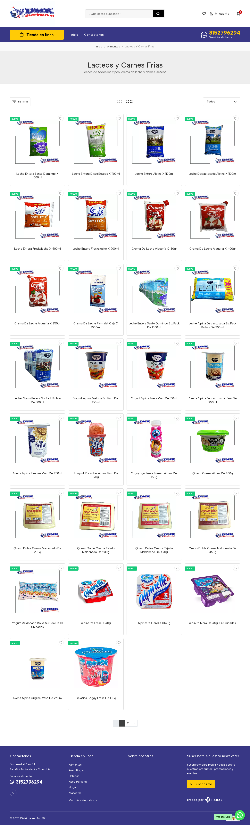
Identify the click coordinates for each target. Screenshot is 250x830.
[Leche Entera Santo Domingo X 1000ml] (37, 141)
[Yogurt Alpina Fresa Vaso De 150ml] (154, 366)
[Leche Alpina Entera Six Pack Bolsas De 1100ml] (37, 366)
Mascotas (75, 793)
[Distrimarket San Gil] (32, 13)
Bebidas (74, 776)
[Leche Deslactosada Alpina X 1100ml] (212, 141)
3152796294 (224, 32)
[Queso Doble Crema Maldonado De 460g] (212, 516)
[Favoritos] (204, 13)
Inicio (74, 35)
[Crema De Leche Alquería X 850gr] (37, 291)
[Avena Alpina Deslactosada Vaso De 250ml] (212, 366)
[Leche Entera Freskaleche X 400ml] (37, 216)
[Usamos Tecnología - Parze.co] (204, 800)
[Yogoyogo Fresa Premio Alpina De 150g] (154, 441)
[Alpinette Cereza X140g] (154, 591)
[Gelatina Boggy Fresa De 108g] (95, 665)
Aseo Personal (78, 781)
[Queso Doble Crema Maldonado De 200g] (37, 516)
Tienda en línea (40, 34)
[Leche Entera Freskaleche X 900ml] (95, 216)
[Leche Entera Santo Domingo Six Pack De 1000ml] (154, 291)
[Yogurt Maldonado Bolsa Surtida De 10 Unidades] (37, 591)
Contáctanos (94, 35)
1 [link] (121, 723)
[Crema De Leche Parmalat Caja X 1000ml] (95, 291)
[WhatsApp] (13, 793)
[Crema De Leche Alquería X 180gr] (154, 216)
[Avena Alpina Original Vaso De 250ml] (37, 665)
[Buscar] (158, 13)
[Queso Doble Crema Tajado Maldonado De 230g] (95, 516)
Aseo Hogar (76, 770)
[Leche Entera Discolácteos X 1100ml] (95, 141)
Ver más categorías (82, 800)
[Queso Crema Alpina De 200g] (212, 441)
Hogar (73, 787)
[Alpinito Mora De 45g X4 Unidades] (212, 591)
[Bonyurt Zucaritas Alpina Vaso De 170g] (95, 441)
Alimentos (75, 764)
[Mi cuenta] (61, 118)
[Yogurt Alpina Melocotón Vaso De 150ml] (95, 366)
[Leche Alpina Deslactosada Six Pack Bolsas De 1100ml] (212, 291)
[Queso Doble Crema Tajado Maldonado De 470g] (154, 516)
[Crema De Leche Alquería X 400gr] (212, 216)
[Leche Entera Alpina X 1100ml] (154, 141)
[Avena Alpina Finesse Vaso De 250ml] (37, 441)
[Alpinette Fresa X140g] (95, 591)
